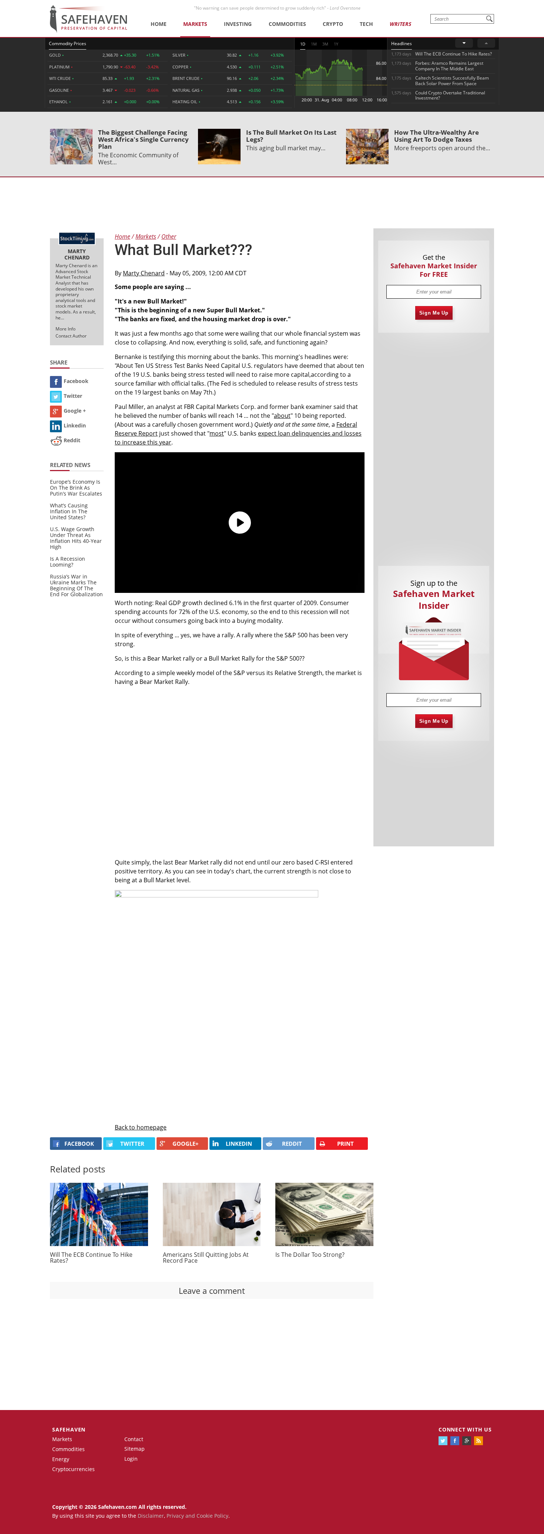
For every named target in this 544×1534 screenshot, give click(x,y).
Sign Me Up (434, 313)
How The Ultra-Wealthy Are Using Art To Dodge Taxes (436, 136)
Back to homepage (141, 1127)
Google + (75, 410)
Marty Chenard (144, 273)
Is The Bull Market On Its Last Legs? (291, 136)
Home (159, 23)
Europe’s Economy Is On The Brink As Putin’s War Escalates (76, 487)
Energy (60, 1459)
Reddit (72, 440)
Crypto (333, 23)
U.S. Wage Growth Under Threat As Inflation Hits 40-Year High (76, 538)
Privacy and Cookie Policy (197, 1515)
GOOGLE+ (185, 1143)
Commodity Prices (67, 43)
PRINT (345, 1143)
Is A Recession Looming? (67, 561)
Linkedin (75, 425)
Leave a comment (212, 1290)
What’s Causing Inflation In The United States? (69, 511)
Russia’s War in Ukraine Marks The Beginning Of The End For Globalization (76, 585)
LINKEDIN (239, 1143)
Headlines (401, 43)
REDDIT (292, 1143)
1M (314, 44)
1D (302, 44)
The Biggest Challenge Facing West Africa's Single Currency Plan (143, 139)
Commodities (287, 23)
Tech (366, 23)
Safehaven (68, 1429)
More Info (65, 329)
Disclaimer (151, 1515)
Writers (400, 23)
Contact (133, 1439)
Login (131, 1458)
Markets (195, 23)
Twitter (73, 395)
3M (325, 44)
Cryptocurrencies (73, 1469)
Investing (238, 23)
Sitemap (134, 1448)
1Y (336, 44)
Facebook (76, 381)
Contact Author (71, 336)
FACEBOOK (79, 1143)
